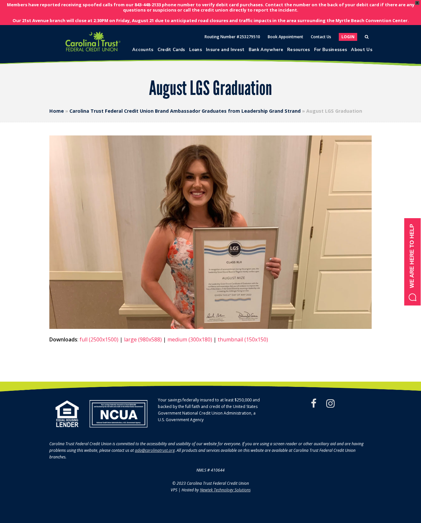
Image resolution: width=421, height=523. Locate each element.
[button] (412, 261)
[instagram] (330, 403)
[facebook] (313, 403)
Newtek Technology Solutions (225, 490)
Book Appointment (285, 37)
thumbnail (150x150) (243, 339)
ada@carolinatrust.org (155, 450)
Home (56, 111)
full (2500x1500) (99, 339)
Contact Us (321, 37)
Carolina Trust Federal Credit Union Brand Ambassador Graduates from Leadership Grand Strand (185, 111)
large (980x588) (143, 339)
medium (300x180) (189, 339)
